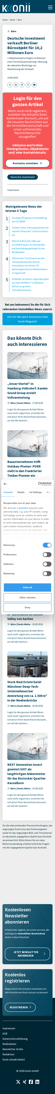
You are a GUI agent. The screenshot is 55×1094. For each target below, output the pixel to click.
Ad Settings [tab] (35, 492)
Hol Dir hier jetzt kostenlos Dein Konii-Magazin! (27, 319)
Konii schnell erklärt (13, 1059)
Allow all (27, 587)
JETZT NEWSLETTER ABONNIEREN (26, 953)
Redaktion (8, 1054)
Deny (27, 607)
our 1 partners (20, 508)
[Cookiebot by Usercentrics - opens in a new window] (38, 484)
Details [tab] (21, 492)
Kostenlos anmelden (25, 163)
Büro (20, 19)
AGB (4, 1033)
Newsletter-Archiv (12, 1049)
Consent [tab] (8, 492)
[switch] (47, 554)
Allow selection (27, 597)
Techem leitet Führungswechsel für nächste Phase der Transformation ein (30, 231)
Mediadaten (9, 1044)
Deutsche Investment (22, 177)
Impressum (13, 189)
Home (5, 19)
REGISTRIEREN (19, 1007)
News (12, 19)
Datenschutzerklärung (15, 1038)
